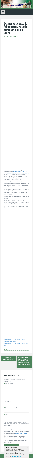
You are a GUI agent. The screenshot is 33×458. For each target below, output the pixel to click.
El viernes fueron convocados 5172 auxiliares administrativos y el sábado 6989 (16, 172)
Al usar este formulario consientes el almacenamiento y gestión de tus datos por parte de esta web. (16, 431)
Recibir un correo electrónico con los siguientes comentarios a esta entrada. (15, 437)
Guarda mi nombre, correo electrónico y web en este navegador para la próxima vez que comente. (16, 423)
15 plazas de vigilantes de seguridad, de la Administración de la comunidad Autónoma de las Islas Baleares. (24, 361)
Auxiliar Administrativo (10, 348)
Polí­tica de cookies (16, 456)
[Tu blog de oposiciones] (16, 4)
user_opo (16, 36)
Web (6, 414)
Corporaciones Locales (21, 348)
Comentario (9, 383)
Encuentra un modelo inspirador (7, 358)
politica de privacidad (21, 433)
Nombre (7, 401)
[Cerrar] (27, 448)
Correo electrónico (11, 408)
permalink (6, 349)
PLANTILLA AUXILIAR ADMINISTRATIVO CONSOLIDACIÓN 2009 (14, 340)
